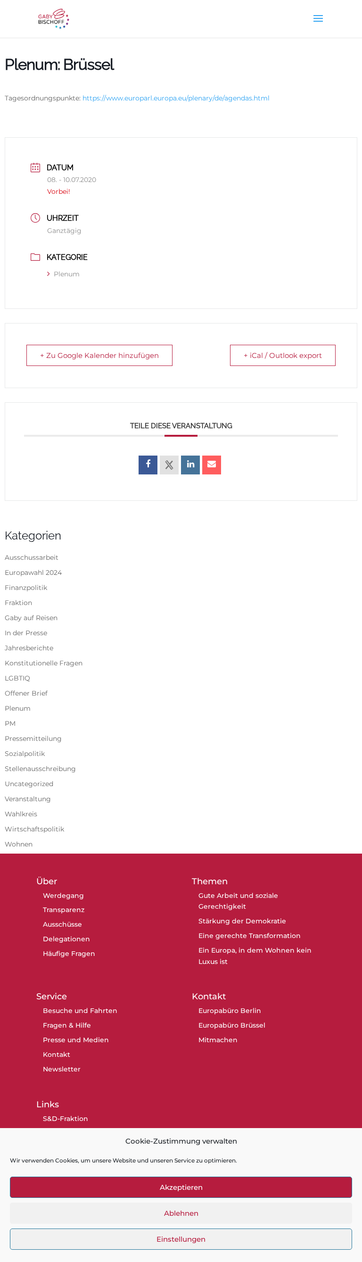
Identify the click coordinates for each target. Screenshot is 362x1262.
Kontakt (56, 1054)
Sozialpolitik (25, 753)
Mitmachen (218, 1040)
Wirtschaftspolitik (34, 829)
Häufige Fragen (69, 953)
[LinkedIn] (190, 465)
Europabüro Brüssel (231, 1025)
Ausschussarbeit (31, 557)
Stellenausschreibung (40, 768)
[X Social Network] (169, 465)
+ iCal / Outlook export (283, 355)
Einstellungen (181, 1239)
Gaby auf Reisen (31, 618)
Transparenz (63, 909)
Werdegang (63, 895)
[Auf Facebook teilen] (148, 465)
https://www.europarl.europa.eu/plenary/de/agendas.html (176, 98)
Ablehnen (181, 1213)
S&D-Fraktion (65, 1118)
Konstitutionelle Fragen (43, 663)
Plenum (67, 274)
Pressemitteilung (33, 738)
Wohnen (19, 844)
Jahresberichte (29, 648)
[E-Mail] (211, 465)
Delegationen (66, 939)
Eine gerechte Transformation (249, 935)
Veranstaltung (28, 799)
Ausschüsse (62, 924)
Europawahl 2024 (33, 572)
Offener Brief (26, 693)
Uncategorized (29, 784)
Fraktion (18, 602)
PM (10, 723)
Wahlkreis (21, 814)
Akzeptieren (181, 1187)
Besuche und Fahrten (80, 1010)
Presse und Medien (76, 1040)
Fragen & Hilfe (67, 1025)
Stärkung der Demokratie (242, 921)
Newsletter (62, 1069)
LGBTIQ (17, 678)
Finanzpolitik (26, 587)
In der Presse (26, 633)
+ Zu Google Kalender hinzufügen (99, 355)
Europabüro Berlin (229, 1010)
